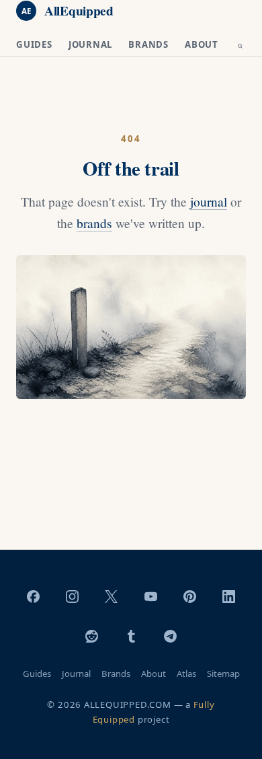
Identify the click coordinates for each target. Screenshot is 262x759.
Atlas (186, 673)
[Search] (240, 47)
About (201, 44)
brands (94, 222)
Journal (91, 44)
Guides (34, 44)
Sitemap (223, 673)
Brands (148, 44)
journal (208, 201)
